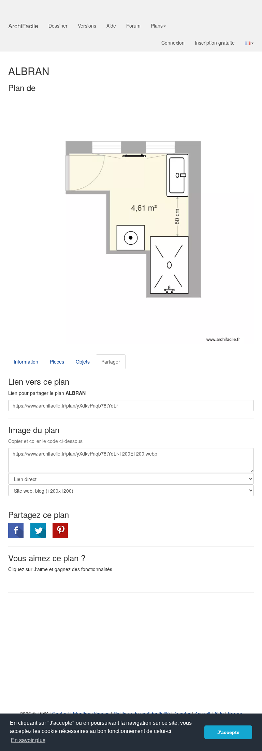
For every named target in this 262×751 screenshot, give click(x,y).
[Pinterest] (60, 530)
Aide (111, 25)
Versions (87, 25)
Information (26, 361)
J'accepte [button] (228, 732)
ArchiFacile (23, 25)
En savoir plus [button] (28, 740)
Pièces (57, 361)
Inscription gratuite (215, 42)
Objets (83, 361)
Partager (110, 361)
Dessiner (58, 25)
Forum (133, 25)
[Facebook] (16, 530)
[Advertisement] (65, 647)
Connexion (173, 42)
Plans (157, 25)
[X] (38, 530)
